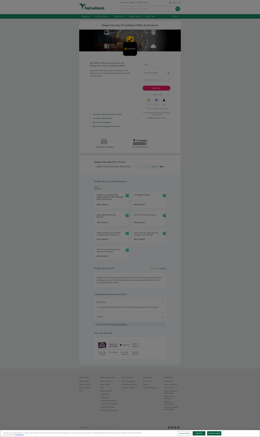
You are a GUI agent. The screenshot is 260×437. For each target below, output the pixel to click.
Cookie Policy (19, 435)
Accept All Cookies (214, 433)
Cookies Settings (184, 433)
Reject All (199, 433)
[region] (130, 433)
